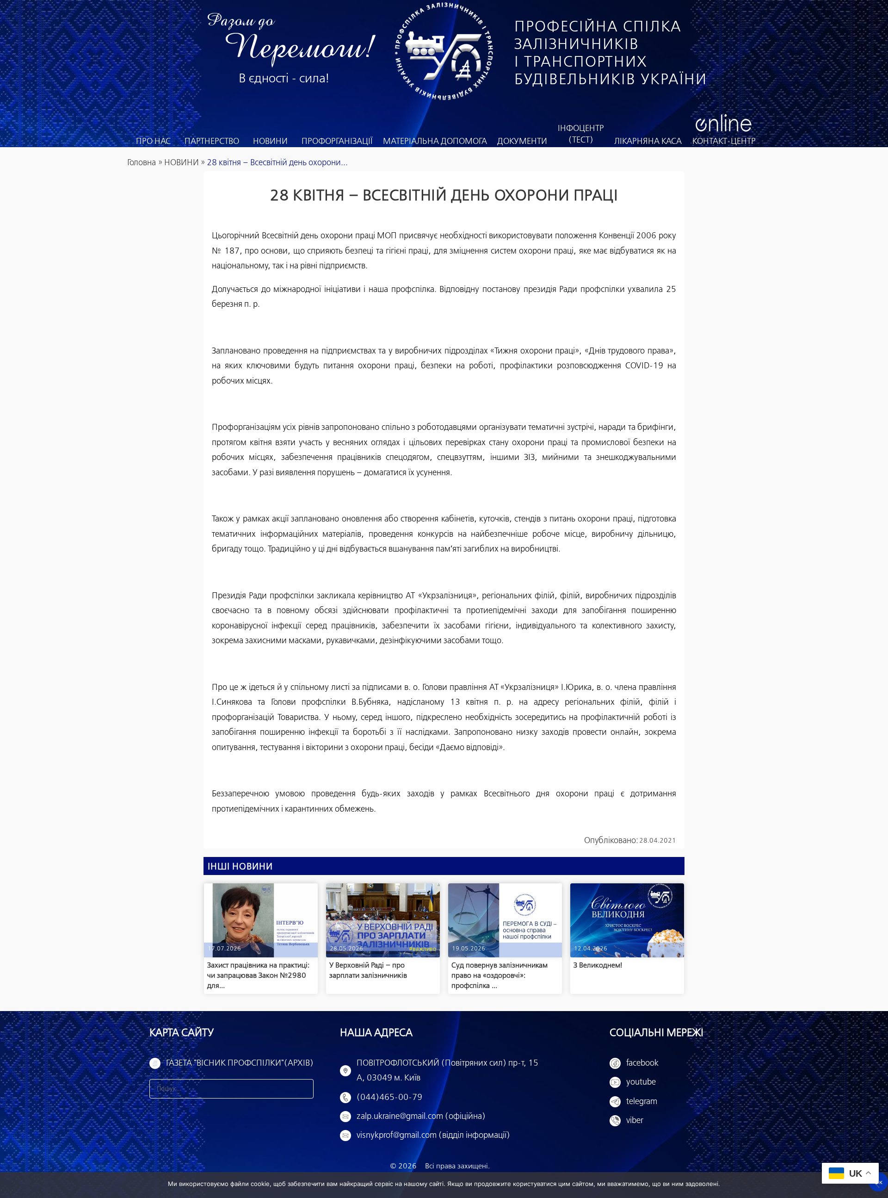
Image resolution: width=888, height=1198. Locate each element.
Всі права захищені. (457, 1166)
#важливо (422, 949)
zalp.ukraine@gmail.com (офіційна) (421, 1116)
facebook (642, 1063)
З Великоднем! (598, 965)
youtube (641, 1082)
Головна (141, 163)
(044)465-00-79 (389, 1097)
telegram (641, 1102)
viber (634, 1121)
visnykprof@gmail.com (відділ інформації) (433, 1135)
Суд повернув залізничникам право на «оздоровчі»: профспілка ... (499, 975)
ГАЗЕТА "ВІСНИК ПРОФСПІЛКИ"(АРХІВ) (240, 1063)
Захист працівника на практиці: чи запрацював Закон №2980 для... (258, 975)
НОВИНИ (181, 163)
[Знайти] (304, 1089)
